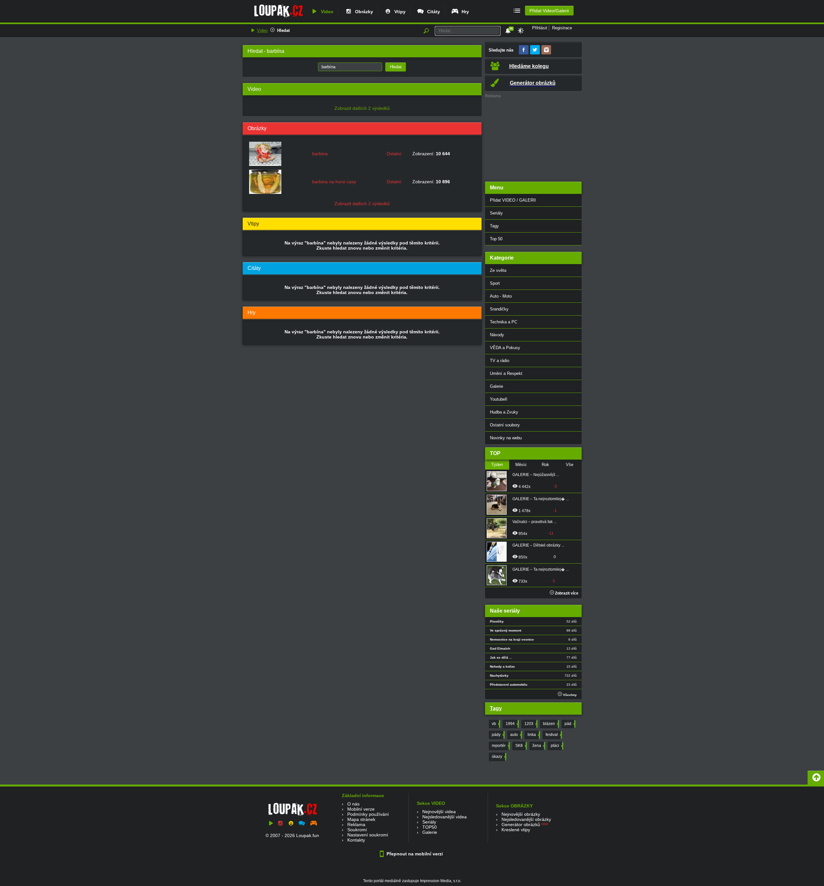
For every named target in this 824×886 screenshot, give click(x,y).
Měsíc (521, 464)
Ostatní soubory (505, 425)
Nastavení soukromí (367, 834)
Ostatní (394, 153)
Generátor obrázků (520, 824)
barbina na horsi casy (334, 181)
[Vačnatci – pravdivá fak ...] (498, 528)
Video (325, 11)
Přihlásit (539, 27)
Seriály (496, 213)
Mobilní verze (361, 809)
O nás (353, 803)
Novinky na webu (506, 437)
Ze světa (498, 270)
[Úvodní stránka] (278, 18)
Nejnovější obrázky (520, 814)
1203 (530, 723)
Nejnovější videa (439, 811)
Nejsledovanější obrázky (526, 819)
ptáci (556, 745)
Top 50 (496, 238)
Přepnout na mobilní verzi (414, 853)
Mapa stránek (361, 819)
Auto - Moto (501, 296)
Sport (495, 283)
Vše (569, 464)
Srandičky (499, 309)
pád (569, 723)
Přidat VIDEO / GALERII (513, 200)
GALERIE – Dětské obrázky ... (538, 545)
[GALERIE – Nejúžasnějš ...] (498, 481)
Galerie (496, 386)
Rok (545, 464)
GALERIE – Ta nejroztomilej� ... (540, 499)
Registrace (562, 27)
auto (515, 734)
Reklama (356, 824)
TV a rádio (499, 360)
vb (495, 723)
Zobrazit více (566, 593)
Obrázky (362, 11)
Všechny (569, 695)
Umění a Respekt (506, 373)
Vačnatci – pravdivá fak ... (534, 522)
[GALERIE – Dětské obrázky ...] (498, 552)
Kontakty (356, 840)
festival (553, 734)
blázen (550, 723)
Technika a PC (503, 321)
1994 (512, 723)
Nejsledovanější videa (444, 816)
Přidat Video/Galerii (549, 10)
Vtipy (399, 11)
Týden (497, 464)
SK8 (520, 745)
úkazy (498, 756)
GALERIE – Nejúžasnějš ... (535, 475)
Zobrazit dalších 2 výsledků (362, 108)
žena (538, 745)
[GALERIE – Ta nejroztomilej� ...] (498, 505)
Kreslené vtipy (515, 829)
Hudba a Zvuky (504, 412)
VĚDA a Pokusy (505, 347)
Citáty (432, 11)
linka (533, 734)
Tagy (494, 226)
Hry (464, 11)
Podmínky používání (368, 814)
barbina (320, 153)
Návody (497, 334)
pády (497, 734)
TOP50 (429, 827)
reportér (500, 745)
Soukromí (357, 829)
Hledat (283, 30)
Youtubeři (498, 399)
